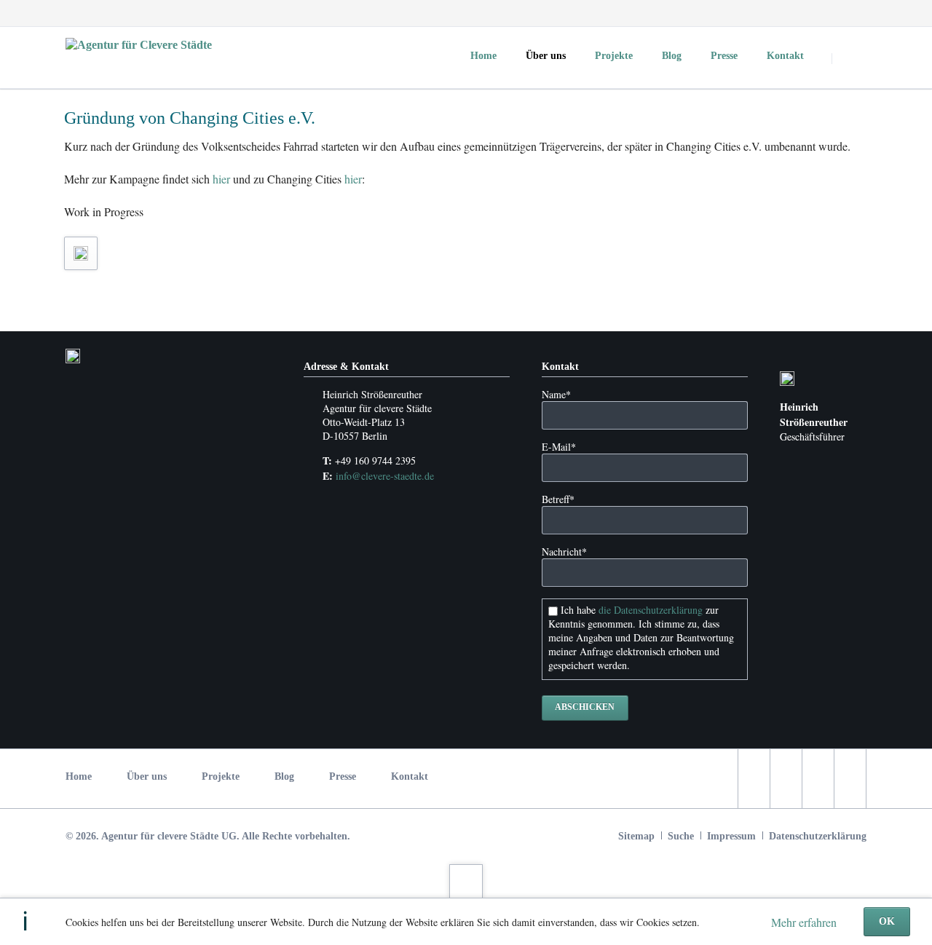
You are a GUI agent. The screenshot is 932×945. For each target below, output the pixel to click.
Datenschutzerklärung (817, 836)
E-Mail (559, 447)
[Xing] (853, 13)
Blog (284, 776)
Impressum (731, 836)
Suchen (850, 58)
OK (887, 921)
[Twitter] (801, 13)
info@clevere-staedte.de (385, 476)
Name (556, 394)
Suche (681, 836)
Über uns (147, 776)
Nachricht (564, 551)
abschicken (585, 707)
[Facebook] (775, 13)
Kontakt (409, 776)
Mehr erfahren (804, 922)
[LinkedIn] (827, 13)
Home (79, 776)
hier (221, 178)
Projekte (221, 776)
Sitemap (636, 836)
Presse (342, 776)
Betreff (558, 499)
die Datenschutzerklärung (651, 610)
